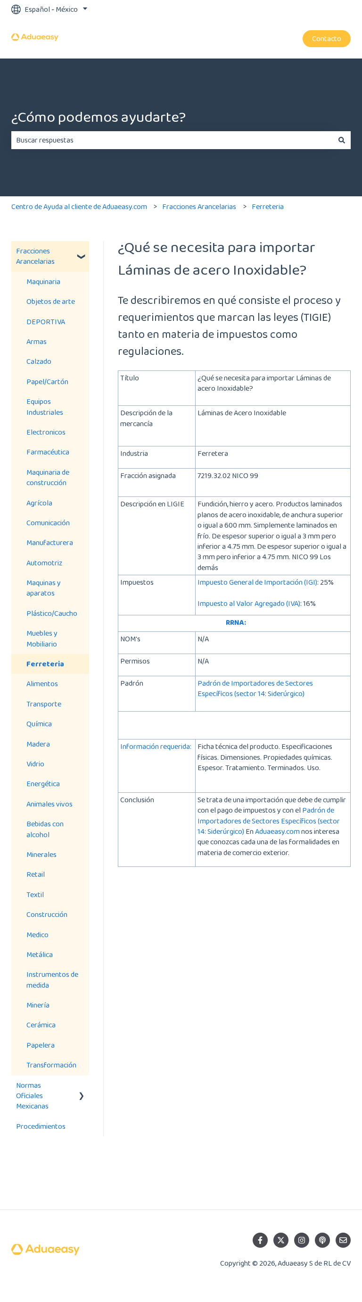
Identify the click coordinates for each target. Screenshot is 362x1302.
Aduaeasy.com (277, 831)
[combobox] (172, 140)
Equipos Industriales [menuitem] (44, 406)
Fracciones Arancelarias (199, 206)
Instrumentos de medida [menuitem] (52, 979)
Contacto (326, 38)
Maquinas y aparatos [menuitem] (43, 587)
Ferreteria (268, 206)
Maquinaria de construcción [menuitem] (47, 477)
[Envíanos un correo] (343, 1240)
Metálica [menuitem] (39, 954)
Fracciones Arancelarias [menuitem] (35, 256)
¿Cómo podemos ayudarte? (98, 117)
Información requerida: (155, 746)
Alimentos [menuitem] (42, 683)
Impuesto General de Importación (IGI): (258, 582)
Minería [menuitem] (37, 1005)
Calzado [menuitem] (38, 361)
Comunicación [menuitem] (48, 522)
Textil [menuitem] (35, 894)
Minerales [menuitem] (41, 854)
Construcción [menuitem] (46, 914)
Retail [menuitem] (35, 874)
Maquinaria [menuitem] (43, 281)
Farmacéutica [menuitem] (47, 451)
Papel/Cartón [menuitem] (47, 381)
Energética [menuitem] (43, 783)
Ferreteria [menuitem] (45, 663)
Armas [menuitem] (36, 341)
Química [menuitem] (39, 723)
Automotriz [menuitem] (44, 562)
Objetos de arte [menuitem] (50, 301)
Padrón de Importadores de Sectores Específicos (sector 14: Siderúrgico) (255, 688)
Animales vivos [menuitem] (49, 803)
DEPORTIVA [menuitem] (45, 321)
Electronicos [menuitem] (46, 432)
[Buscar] (342, 140)
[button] (81, 251)
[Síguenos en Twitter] (280, 1240)
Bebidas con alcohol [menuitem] (45, 829)
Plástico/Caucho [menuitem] (51, 613)
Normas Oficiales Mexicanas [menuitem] (32, 1096)
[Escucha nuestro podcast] (322, 1240)
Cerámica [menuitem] (41, 1024)
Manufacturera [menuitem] (49, 542)
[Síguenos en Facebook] (260, 1240)
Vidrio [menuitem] (35, 763)
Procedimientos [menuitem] (41, 1126)
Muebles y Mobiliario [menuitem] (42, 638)
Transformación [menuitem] (51, 1064)
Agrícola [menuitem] (39, 502)
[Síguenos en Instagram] (301, 1240)
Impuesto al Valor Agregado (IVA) (248, 603)
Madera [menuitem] (38, 744)
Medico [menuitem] (37, 934)
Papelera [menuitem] (40, 1045)
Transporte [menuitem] (43, 703)
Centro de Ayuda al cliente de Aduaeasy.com (79, 206)
